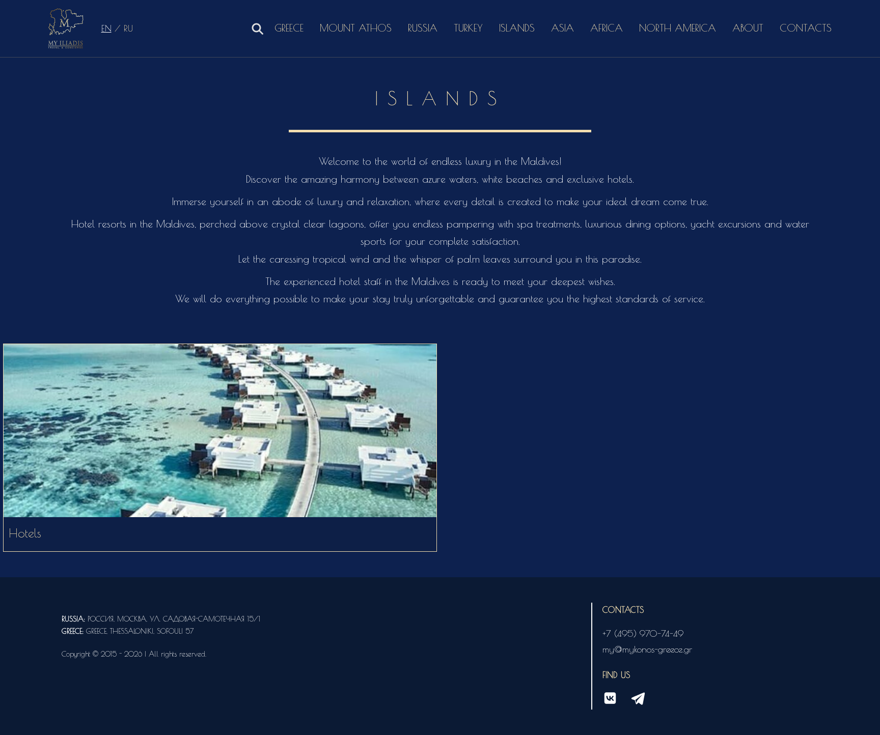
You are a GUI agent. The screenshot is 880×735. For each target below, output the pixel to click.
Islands (517, 28)
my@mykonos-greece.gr (647, 649)
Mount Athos (356, 28)
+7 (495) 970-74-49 (642, 633)
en (106, 28)
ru (128, 28)
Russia (422, 28)
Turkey (468, 28)
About (747, 28)
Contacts (806, 28)
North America (677, 28)
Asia (562, 28)
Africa (606, 28)
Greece (289, 28)
